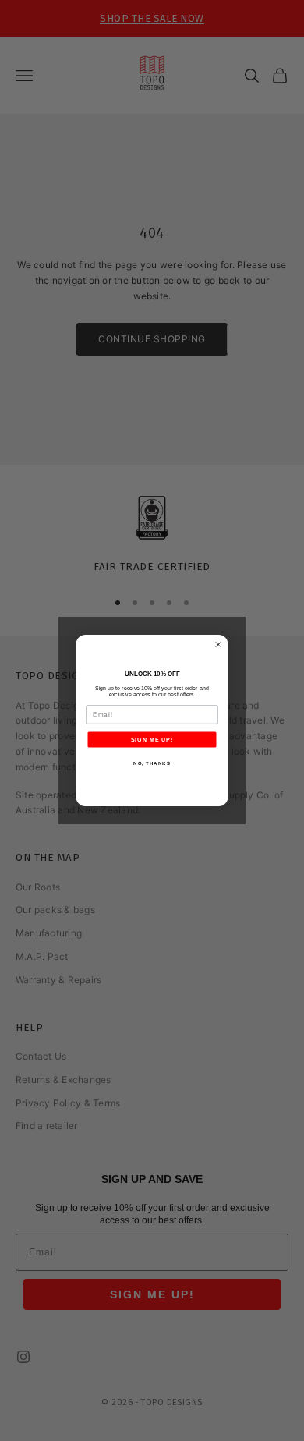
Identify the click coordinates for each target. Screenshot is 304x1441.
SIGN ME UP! (152, 740)
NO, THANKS (152, 763)
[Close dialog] (218, 644)
